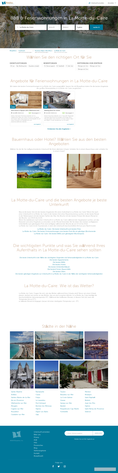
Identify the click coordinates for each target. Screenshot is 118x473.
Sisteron (88, 412)
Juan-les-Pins (90, 403)
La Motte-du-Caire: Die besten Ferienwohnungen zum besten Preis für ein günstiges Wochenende (59, 231)
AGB (35, 440)
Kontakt (36, 453)
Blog (35, 448)
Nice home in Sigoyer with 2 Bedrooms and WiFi (26, 110)
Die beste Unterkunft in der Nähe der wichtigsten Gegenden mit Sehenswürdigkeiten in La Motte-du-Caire (59, 258)
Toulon (62, 392)
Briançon (88, 395)
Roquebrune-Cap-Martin (69, 409)
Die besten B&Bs (59, 262)
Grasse (62, 400)
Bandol (63, 406)
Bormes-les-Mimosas (44, 406)
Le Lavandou (40, 400)
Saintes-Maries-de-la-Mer (20, 397)
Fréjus (38, 397)
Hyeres (38, 409)
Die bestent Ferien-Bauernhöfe (59, 269)
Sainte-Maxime (16, 392)
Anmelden (98, 433)
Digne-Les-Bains (42, 412)
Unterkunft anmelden (42, 432)
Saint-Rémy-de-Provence (94, 409)
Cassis (38, 395)
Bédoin (87, 400)
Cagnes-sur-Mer (17, 409)
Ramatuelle (40, 392)
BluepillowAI (38, 456)
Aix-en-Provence (17, 400)
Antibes (13, 395)
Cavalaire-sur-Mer (18, 414)
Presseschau (38, 445)
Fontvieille (64, 412)
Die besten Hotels (59, 265)
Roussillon (15, 412)
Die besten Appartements (59, 260)
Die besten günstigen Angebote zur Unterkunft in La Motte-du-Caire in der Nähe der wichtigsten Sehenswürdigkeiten (59, 274)
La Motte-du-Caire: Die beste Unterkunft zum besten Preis (59, 229)
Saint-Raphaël (90, 397)
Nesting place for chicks (52, 110)
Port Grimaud (41, 403)
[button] (53, 466)
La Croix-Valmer (66, 397)
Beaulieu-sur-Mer (67, 395)
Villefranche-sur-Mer (19, 403)
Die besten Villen (59, 271)
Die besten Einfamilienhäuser (59, 267)
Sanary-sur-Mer (66, 403)
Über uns (37, 435)
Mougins (14, 406)
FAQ (35, 443)
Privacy (36, 437)
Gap (37, 414)
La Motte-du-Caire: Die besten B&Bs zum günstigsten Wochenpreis (59, 234)
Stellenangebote (40, 451)
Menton (88, 392)
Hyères (87, 406)
